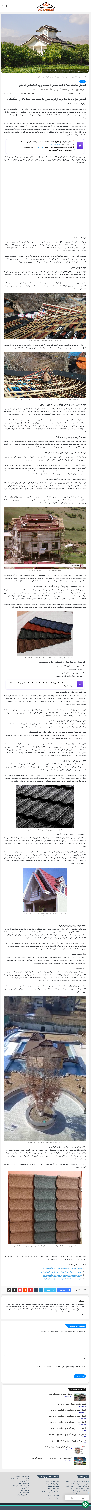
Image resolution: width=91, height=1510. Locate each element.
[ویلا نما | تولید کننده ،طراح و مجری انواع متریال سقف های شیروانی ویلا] (45, 6)
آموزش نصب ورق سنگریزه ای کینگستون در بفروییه (67, 1416)
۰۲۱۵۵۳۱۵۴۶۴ (56, 144)
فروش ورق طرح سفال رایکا (21, 1481)
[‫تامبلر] (36, 1290)
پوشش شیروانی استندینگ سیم (60, 1394)
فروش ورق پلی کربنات (52, 1484)
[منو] (88, 7)
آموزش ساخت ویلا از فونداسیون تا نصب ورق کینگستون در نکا (62, 1268)
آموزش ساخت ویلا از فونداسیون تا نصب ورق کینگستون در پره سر (61, 1272)
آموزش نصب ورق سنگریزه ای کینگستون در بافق (68, 1428)
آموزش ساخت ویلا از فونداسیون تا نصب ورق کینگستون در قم (63, 1278)
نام (85, 1358)
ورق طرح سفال (24, 1490)
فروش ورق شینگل (53, 1486)
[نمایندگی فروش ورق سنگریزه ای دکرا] (80, 1451)
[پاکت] (20, 1290)
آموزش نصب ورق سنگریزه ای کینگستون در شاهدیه (67, 1422)
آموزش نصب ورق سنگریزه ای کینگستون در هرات (68, 1410)
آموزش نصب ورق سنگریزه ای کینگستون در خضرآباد (67, 1434)
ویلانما (81, 1301)
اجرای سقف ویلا (24, 1492)
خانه (83, 77)
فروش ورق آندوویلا (53, 1488)
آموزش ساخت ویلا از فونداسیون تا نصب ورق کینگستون (52, 1458)
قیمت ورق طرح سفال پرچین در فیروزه (72, 1404)
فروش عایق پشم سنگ (52, 1498)
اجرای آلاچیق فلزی (53, 1495)
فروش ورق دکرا (24, 1488)
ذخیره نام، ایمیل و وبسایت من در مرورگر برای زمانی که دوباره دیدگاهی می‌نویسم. (60, 1366)
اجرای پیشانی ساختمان (22, 1476)
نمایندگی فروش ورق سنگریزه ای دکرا (58, 1446)
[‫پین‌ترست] (30, 1290)
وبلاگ (78, 77)
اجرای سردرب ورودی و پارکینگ (20, 1478)
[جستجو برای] (3, 7)
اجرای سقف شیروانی (23, 1483)
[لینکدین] (41, 1290)
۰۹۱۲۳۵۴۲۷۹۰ (38, 147)
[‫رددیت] (25, 1290)
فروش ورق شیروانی (23, 1495)
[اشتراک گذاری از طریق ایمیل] (14, 1290)
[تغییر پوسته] (7, 7)
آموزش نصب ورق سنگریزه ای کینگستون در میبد (68, 1440)
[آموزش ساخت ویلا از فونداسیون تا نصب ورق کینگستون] (80, 1461)
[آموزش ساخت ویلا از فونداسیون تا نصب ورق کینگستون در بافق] (45, 316)
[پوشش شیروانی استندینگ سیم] (80, 1397)
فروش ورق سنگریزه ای (52, 1481)
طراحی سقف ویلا (54, 1493)
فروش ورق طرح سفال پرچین (50, 1491)
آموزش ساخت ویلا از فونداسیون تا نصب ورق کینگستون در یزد (62, 1275)
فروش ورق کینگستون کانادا (21, 1485)
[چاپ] (9, 1290)
